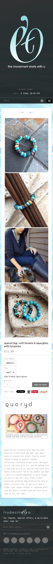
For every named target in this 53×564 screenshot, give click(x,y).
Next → (31, 112)
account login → (26, 89)
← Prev (21, 112)
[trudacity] (26, 9)
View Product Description (15, 377)
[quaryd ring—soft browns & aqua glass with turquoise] (26, 145)
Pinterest (22, 540)
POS (4, 533)
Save (36, 392)
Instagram (37, 540)
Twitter (14, 540)
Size (6, 368)
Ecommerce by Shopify (20, 533)
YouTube (45, 540)
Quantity (8, 381)
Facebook (6, 540)
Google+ (30, 540)
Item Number (9, 359)
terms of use (9, 553)
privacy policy (24, 553)
